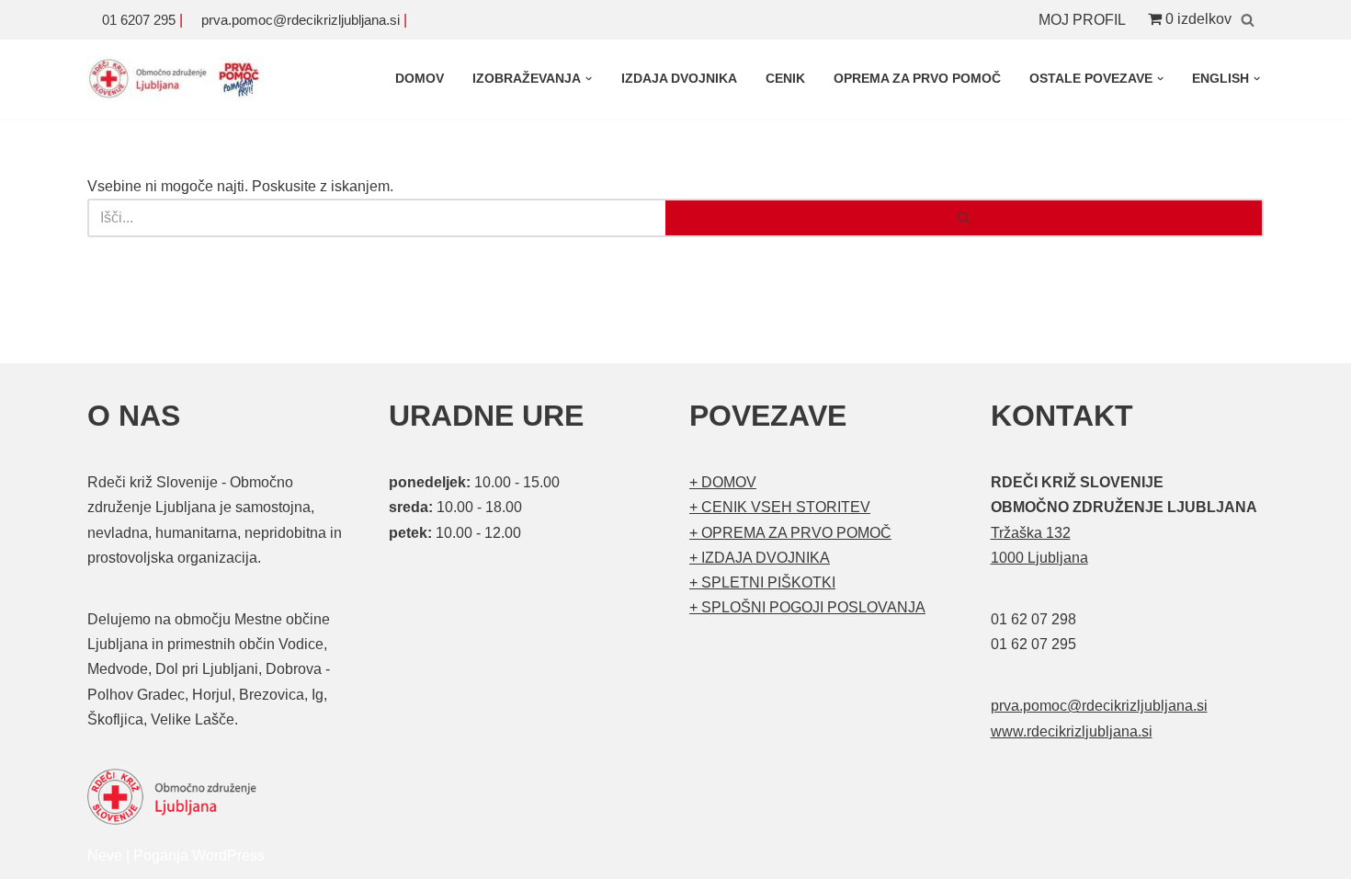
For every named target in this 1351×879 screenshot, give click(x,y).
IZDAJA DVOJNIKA (679, 78)
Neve (104, 855)
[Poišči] (1247, 20)
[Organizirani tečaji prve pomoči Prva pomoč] (179, 79)
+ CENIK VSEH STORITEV (779, 507)
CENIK (785, 78)
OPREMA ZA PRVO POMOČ (917, 78)
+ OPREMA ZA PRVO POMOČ (790, 533)
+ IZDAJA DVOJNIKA (759, 557)
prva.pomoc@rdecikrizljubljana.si (300, 20)
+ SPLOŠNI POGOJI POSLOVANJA (807, 607)
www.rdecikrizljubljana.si (1071, 731)
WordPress (228, 855)
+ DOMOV (722, 482)
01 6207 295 (139, 20)
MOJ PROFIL (1082, 20)
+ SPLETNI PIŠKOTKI (762, 582)
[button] (588, 78)
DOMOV (419, 78)
